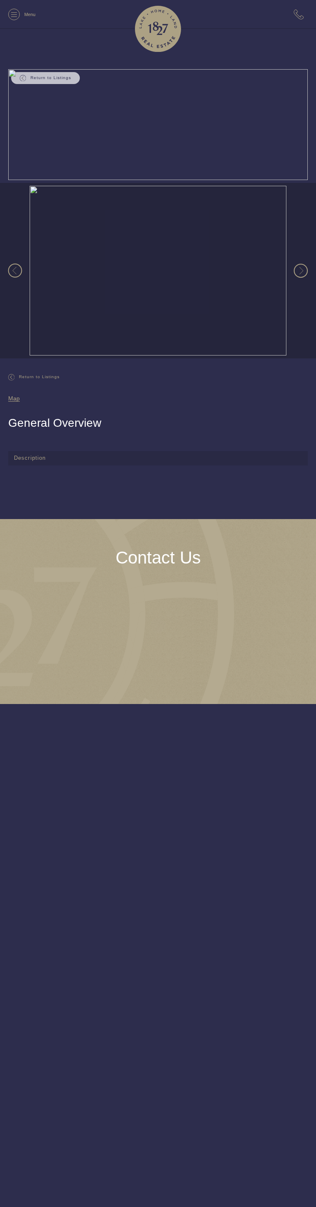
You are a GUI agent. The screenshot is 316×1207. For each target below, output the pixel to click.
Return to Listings (40, 376)
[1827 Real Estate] (158, 29)
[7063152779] (301, 14)
